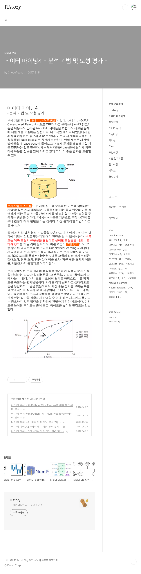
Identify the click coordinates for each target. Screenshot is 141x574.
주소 (124, 249)
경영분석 (113, 176)
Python (112, 268)
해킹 (126, 240)
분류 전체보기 (116, 104)
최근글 (112, 206)
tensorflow (114, 249)
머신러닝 (113, 134)
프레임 (128, 259)
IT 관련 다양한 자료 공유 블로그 (26, 505)
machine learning (118, 283)
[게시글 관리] (23, 379)
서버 (121, 244)
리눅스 (112, 170)
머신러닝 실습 (115, 254)
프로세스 (113, 273)
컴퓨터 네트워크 (117, 116)
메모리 (120, 292)
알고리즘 (113, 164)
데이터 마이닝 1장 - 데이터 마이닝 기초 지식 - (37, 431)
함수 (121, 259)
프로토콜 (113, 259)
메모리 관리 (114, 278)
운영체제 (113, 122)
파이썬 (112, 140)
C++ (111, 146)
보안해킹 (113, 152)
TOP (134, 562)
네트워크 (130, 273)
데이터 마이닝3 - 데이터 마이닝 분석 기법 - (36, 422)
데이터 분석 (18, 398)
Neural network (117, 287)
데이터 (112, 292)
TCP (121, 273)
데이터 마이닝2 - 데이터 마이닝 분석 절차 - (36, 426)
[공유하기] (18, 379)
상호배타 (122, 268)
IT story (113, 110)
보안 (124, 278)
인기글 (122, 206)
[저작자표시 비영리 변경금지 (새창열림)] (48, 379)
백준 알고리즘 (116, 158)
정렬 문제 (129, 244)
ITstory (12, 7)
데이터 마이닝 (115, 297)
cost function (116, 235)
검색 (125, 7)
